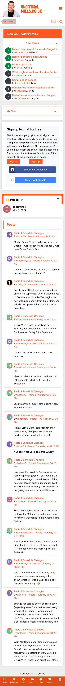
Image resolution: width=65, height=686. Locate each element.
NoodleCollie (21, 52)
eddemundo (19, 206)
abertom (19, 60)
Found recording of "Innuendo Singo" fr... (35, 49)
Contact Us (26, 673)
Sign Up (35, 161)
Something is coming (24, 79)
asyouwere (20, 90)
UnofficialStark (22, 98)
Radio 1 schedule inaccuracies (29, 56)
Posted (41, 236)
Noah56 (21, 236)
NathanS (21, 319)
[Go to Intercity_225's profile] (9, 259)
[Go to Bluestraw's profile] (9, 417)
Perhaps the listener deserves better (33, 87)
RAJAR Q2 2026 (21, 64)
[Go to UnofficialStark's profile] (9, 531)
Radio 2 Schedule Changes (29, 316)
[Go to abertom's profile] (9, 499)
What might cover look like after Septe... (35, 72)
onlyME (19, 67)
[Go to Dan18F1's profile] (9, 593)
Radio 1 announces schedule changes (33, 95)
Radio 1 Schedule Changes (29, 233)
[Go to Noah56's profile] (9, 235)
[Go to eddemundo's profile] (7, 209)
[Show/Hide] (55, 111)
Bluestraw (22, 418)
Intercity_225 (21, 83)
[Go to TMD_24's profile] (9, 282)
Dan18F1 (21, 594)
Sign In (13, 161)
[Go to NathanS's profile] (9, 317)
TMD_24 (21, 284)
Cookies (40, 673)
